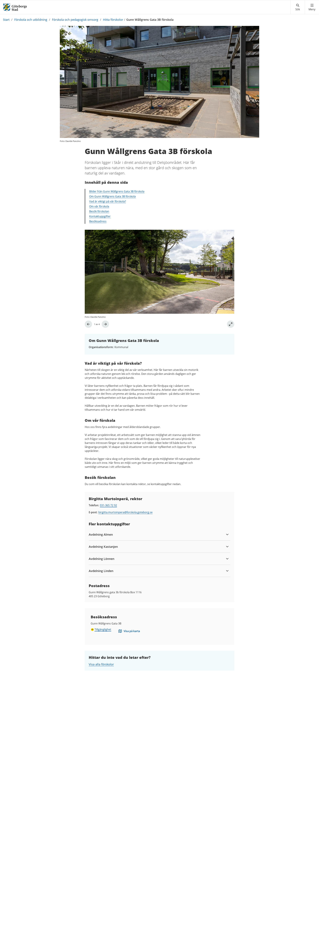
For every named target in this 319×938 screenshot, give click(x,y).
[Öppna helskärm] (230, 324)
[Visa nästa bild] (105, 324)
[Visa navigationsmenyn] (312, 7)
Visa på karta (132, 631)
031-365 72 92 (108, 505)
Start (6, 20)
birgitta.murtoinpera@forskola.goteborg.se (125, 512)
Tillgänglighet (103, 629)
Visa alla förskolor (101, 664)
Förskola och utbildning (30, 20)
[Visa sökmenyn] (298, 7)
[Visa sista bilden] (88, 324)
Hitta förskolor (113, 20)
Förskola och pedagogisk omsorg (75, 20)
